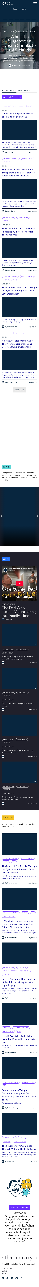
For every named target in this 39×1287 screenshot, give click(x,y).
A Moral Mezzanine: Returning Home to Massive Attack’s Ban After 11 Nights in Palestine (17, 924)
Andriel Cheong (12, 1108)
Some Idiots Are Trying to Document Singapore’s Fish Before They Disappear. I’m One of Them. (19, 1095)
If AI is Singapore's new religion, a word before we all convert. (19, 1047)
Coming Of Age (7, 110)
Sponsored (6, 162)
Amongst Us (6, 225)
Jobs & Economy (21, 31)
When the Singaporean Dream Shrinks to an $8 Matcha (17, 115)
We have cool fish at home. (11, 1103)
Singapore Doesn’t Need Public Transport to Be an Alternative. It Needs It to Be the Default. (18, 172)
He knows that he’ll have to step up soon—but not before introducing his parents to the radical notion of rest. (19, 991)
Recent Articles (9, 91)
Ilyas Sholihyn (11, 211)
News (32, 31)
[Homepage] (7, 4)
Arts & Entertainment (10, 276)
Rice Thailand (7, 1269)
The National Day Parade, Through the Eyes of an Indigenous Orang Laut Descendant (19, 290)
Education (9, 31)
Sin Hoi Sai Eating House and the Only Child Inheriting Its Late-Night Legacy (19, 982)
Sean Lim (17, 66)
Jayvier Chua (11, 1052)
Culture (27, 91)
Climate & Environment (10, 430)
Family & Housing (8, 217)
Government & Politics (11, 158)
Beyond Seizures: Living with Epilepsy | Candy (18, 704)
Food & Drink (22, 967)
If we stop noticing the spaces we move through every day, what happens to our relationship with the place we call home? (19, 1155)
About (4, 1271)
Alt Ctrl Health (8, 653)
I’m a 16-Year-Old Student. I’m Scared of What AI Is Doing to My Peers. (19, 1039)
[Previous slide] (2, 45)
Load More (19, 389)
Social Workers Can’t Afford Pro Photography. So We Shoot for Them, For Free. (18, 231)
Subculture (6, 221)
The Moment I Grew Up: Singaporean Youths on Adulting (17, 798)
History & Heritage (27, 276)
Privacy (5, 1274)
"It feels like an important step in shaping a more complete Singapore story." (19, 321)
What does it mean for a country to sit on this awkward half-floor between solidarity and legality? (19, 932)
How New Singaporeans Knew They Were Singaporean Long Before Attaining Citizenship (17, 343)
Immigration (7, 333)
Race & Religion (19, 333)
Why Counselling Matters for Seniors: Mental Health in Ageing (17, 657)
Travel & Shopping (9, 916)
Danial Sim (10, 1162)
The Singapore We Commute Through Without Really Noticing (19, 1147)
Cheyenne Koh (12, 327)
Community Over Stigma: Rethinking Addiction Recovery (17, 751)
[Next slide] (36, 45)
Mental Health (22, 649)
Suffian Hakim (12, 938)
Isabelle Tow (11, 998)
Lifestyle (6, 280)
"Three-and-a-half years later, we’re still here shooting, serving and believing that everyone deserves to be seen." (17, 263)
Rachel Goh (11, 270)
